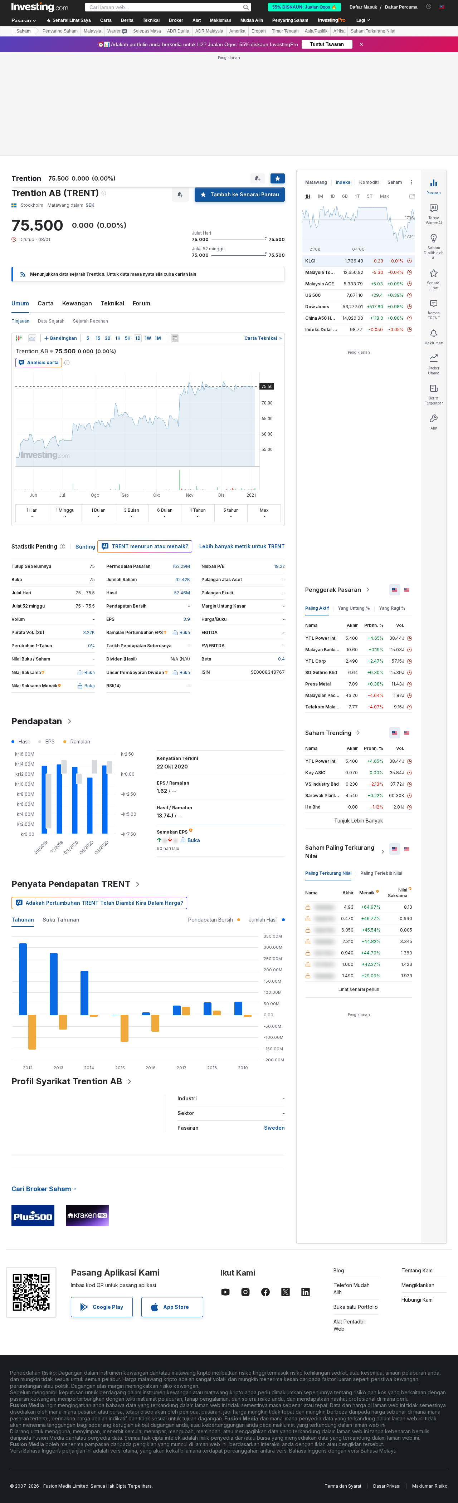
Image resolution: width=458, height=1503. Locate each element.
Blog (338, 1270)
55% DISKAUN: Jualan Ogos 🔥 (304, 7)
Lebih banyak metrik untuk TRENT (242, 546)
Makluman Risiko (430, 1486)
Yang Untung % (354, 608)
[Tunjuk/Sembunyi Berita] (175, 338)
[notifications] (429, 6)
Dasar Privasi (386, 1486)
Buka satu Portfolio (355, 1307)
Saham (23, 31)
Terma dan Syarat (343, 1486)
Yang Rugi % (392, 608)
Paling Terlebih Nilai (381, 873)
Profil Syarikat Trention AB (66, 1081)
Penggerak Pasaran (333, 589)
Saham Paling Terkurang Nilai (339, 852)
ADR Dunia (178, 31)
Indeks (343, 182)
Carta (46, 303)
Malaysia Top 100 (323, 272)
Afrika (339, 31)
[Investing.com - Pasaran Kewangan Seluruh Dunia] (39, 7)
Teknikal (112, 303)
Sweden (274, 1128)
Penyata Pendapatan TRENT (71, 884)
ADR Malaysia (209, 31)
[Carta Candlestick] (19, 338)
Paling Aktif (317, 608)
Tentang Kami (417, 1270)
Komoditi (369, 182)
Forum (141, 303)
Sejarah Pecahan (90, 321)
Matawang (316, 182)
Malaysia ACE (319, 283)
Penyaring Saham (290, 20)
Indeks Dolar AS (322, 329)
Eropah (259, 31)
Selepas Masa (147, 31)
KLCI (310, 261)
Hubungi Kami (417, 1300)
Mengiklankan (417, 1285)
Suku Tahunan (61, 920)
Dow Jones (317, 306)
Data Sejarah (51, 321)
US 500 (313, 295)
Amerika (237, 31)
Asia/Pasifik (316, 31)
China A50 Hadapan (326, 318)
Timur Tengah (285, 31)
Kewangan (77, 303)
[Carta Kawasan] (32, 338)
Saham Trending (328, 732)
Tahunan (22, 920)
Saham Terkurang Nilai (373, 31)
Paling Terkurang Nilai (328, 873)
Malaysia (92, 31)
